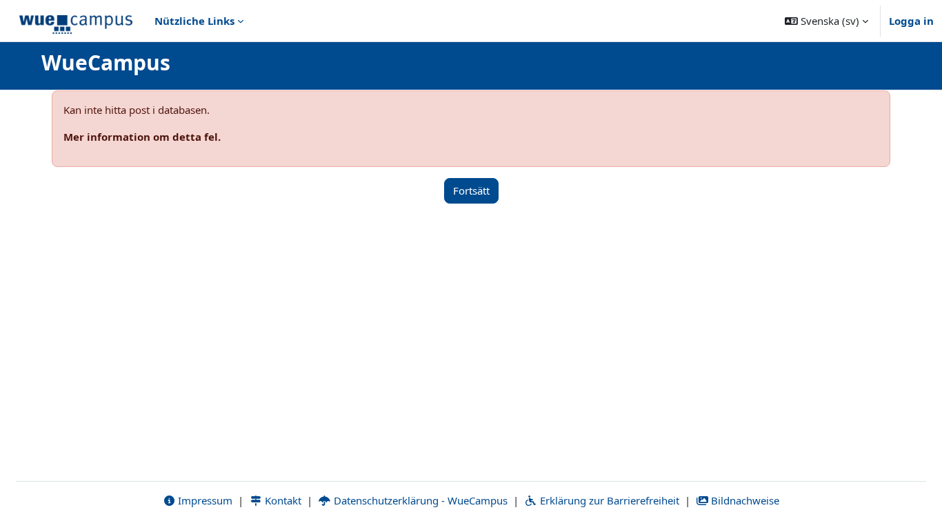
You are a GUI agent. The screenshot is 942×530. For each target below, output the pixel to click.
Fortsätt (471, 190)
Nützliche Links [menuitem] (194, 21)
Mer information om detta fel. (142, 137)
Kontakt (281, 500)
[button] (826, 20)
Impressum (203, 500)
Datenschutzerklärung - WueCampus (419, 500)
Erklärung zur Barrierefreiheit (608, 500)
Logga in (911, 21)
